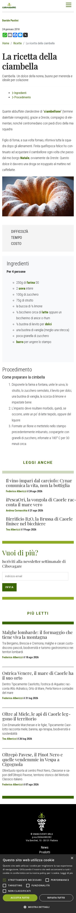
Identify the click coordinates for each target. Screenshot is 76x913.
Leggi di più (67, 873)
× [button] (71, 858)
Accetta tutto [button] (20, 897)
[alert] (38, 883)
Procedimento (22, 97)
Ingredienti (20, 93)
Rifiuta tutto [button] (56, 897)
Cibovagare (9, 5)
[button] (38, 907)
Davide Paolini (10, 20)
